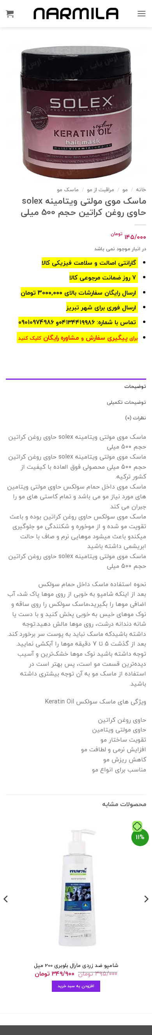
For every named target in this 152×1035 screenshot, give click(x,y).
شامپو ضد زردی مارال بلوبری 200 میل (76, 965)
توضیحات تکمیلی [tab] (126, 402)
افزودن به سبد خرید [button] (76, 986)
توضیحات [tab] (135, 386)
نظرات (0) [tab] (135, 418)
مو (125, 189)
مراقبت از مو (100, 189)
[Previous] (145, 914)
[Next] (6, 914)
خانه (141, 189)
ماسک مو (68, 189)
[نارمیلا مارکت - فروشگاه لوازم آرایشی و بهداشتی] (76, 13)
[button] (141, 13)
